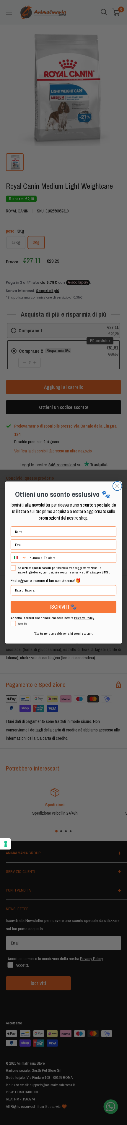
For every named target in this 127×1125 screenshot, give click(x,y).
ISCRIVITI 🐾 (63, 606)
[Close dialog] (117, 486)
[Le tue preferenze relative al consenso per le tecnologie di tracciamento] (5, 844)
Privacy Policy (84, 618)
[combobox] (19, 557)
